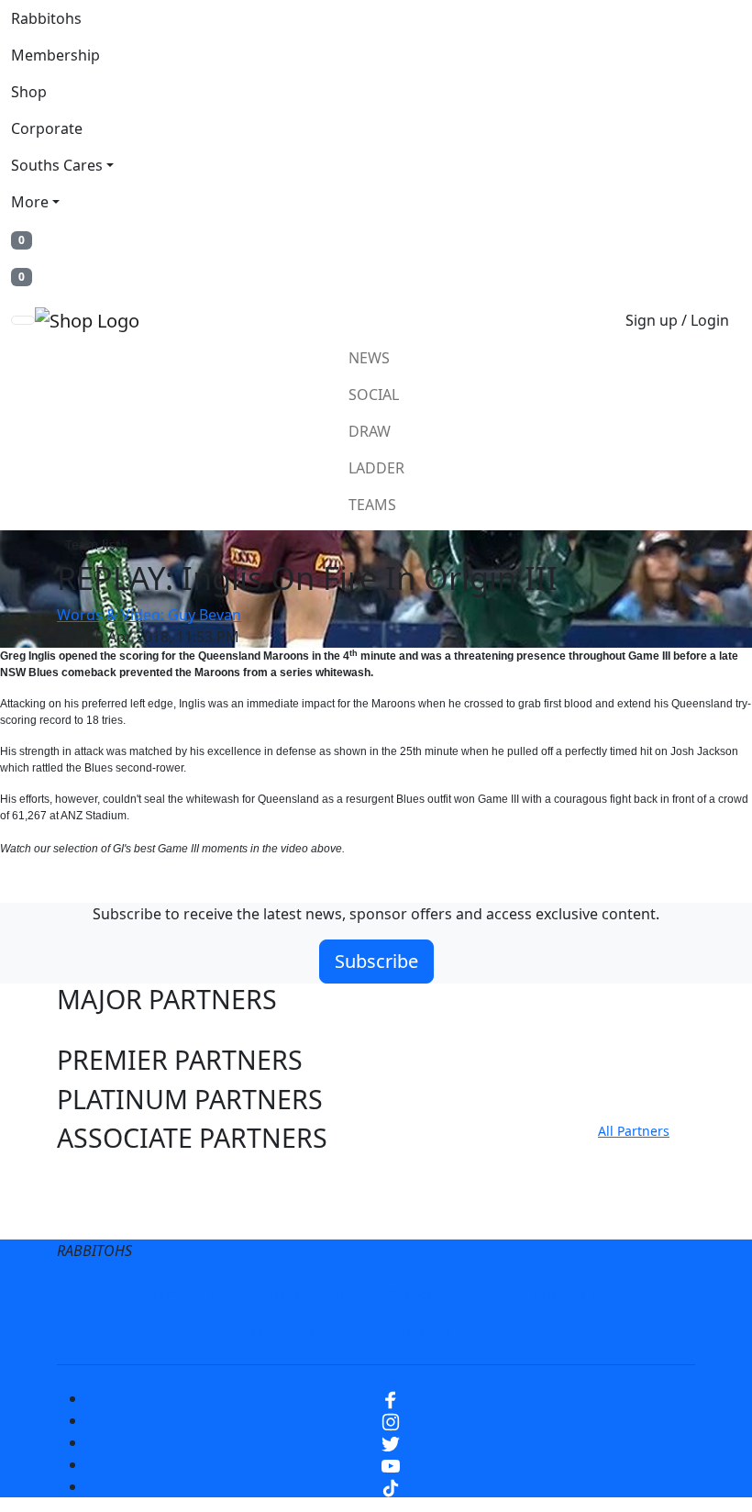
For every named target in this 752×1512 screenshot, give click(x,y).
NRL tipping (410, 1331)
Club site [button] (109, 1177)
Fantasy (507, 1331)
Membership (55, 55)
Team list (92, 544)
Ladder (376, 468)
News (369, 358)
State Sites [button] (120, 1216)
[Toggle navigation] (23, 320)
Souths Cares (57, 165)
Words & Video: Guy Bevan (149, 615)
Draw (369, 431)
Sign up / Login (677, 320)
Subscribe (376, 961)
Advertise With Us (279, 1331)
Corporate (47, 128)
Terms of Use (190, 1294)
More (30, 202)
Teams (372, 505)
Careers (415, 1294)
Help (487, 1294)
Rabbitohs (46, 18)
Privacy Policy (312, 1294)
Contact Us (571, 1294)
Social (373, 394)
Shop (29, 92)
